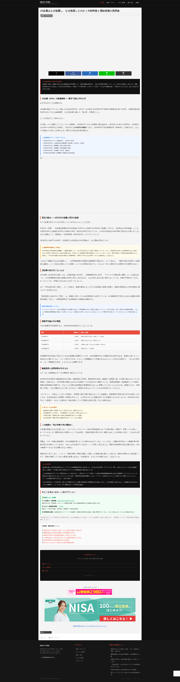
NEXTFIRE (44, 646)
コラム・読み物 (121, 2)
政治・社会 (130, 2)
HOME (102, 2)
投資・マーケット (111, 2)
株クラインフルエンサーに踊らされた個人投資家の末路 (59, 542)
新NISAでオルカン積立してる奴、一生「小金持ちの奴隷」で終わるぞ (63, 530)
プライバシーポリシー (127, 678)
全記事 (137, 2)
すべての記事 (79, 658)
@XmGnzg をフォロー (49, 657)
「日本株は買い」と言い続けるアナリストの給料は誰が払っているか (62, 537)
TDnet (61, 506)
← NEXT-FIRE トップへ (90, 575)
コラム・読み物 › (46, 567)
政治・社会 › (45, 570)
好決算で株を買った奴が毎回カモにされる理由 (56, 540)
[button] (124, 73)
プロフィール (79, 660)
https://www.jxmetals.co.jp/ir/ (66, 500)
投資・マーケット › (47, 563)
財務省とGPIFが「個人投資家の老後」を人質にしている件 (60, 535)
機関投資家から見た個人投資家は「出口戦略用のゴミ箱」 (59, 532)
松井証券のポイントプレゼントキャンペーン (90, 626)
